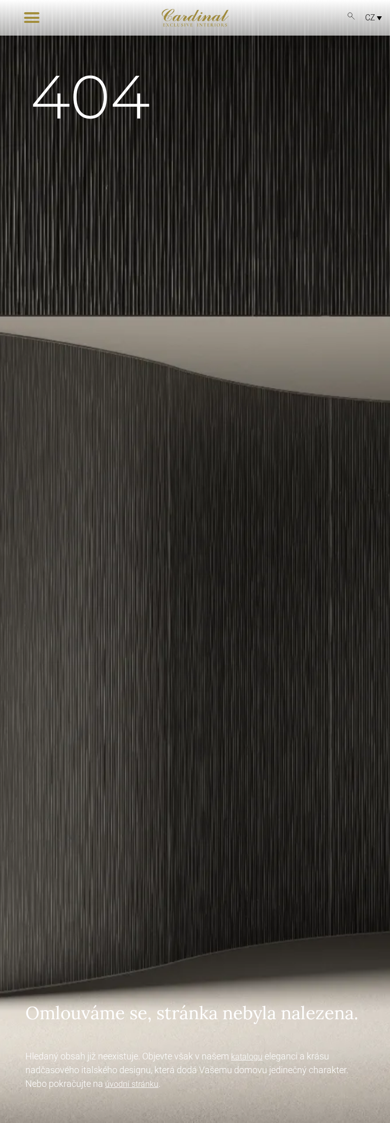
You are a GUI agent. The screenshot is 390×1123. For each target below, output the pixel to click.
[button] (31, 18)
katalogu (247, 1056)
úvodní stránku (131, 1084)
